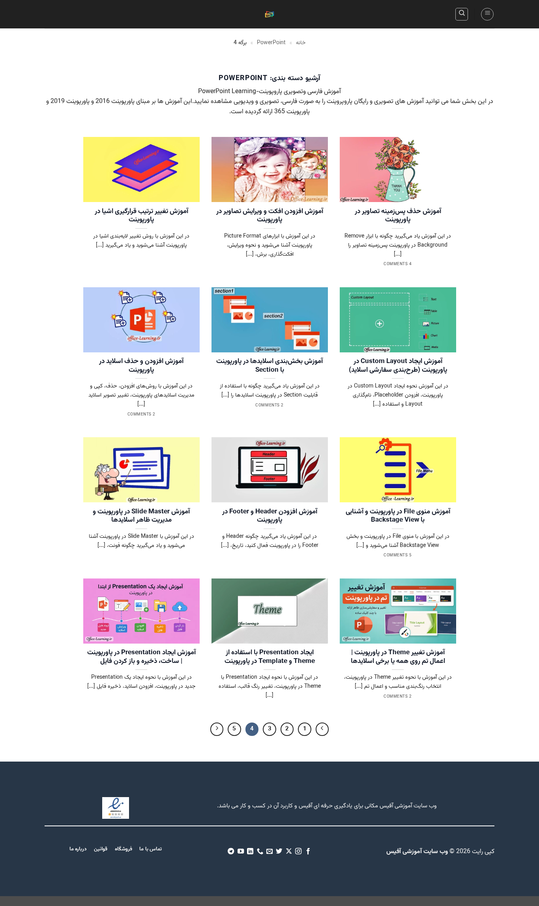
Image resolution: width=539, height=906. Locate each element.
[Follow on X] (289, 851)
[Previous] (322, 729)
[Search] (461, 14)
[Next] (217, 729)
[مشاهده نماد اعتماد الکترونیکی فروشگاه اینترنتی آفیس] (115, 808)
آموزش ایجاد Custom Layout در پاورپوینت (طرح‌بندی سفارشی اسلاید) (398, 366)
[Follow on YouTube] (240, 851)
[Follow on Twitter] (279, 851)
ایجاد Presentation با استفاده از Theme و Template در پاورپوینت (270, 657)
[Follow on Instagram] (298, 851)
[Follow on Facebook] (308, 851)
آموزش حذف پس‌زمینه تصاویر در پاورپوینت (398, 216)
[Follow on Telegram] (231, 851)
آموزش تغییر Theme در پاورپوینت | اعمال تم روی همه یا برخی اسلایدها (398, 657)
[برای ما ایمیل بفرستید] (269, 851)
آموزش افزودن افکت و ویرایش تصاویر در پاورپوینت (269, 216)
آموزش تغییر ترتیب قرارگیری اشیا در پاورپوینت (141, 216)
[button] (487, 14)
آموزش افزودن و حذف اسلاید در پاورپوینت (141, 366)
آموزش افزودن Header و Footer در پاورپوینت (269, 516)
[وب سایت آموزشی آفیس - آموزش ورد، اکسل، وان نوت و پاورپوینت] (269, 14)
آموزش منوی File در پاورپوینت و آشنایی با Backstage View (398, 516)
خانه (301, 43)
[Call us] (259, 851)
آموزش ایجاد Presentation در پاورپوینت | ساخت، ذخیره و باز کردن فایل (141, 657)
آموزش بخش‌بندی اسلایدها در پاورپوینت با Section (269, 366)
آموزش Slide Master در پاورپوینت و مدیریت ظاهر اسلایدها (141, 516)
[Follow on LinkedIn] (250, 851)
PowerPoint (271, 43)
